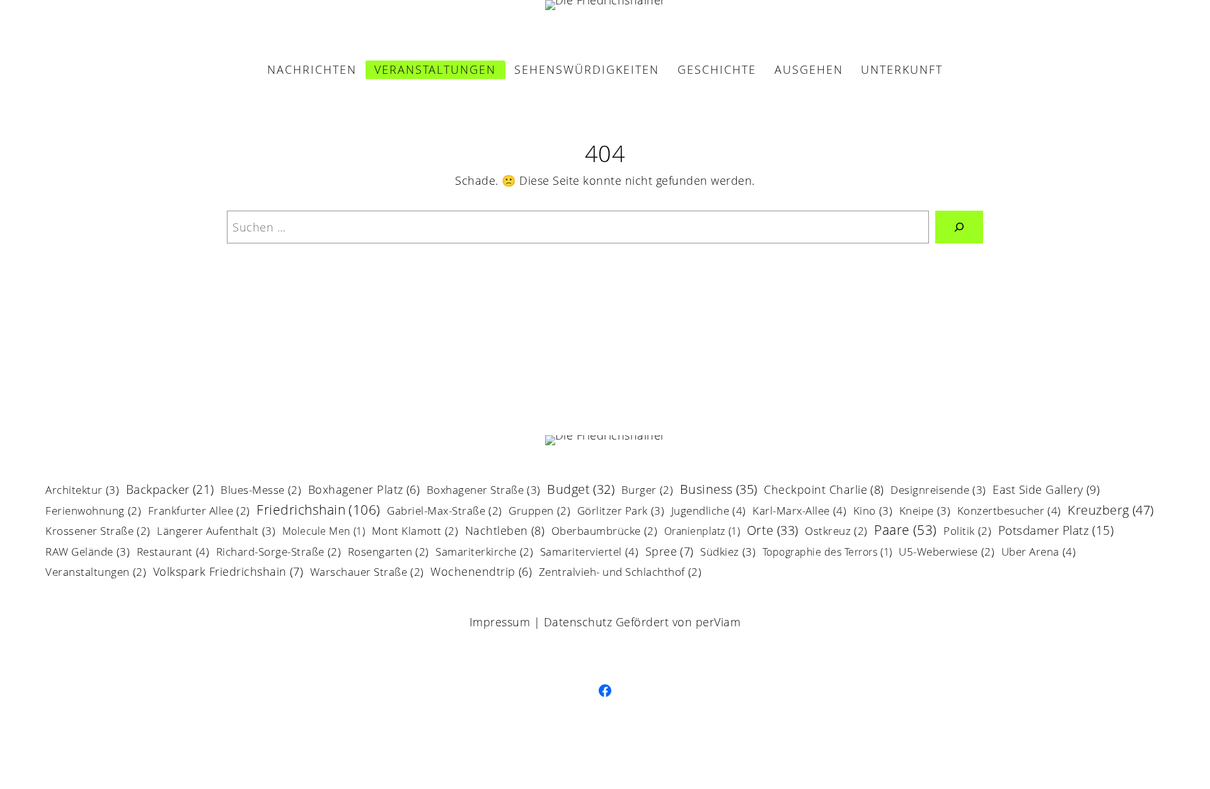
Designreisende (938, 490)
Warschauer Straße (367, 573)
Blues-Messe (261, 491)
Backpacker (170, 490)
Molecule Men (324, 532)
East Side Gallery (1046, 490)
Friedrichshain (318, 510)
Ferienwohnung (93, 512)
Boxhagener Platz (364, 490)
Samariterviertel (589, 552)
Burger (647, 491)
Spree (669, 552)
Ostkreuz (836, 532)
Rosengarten (388, 553)
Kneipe (925, 511)
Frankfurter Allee (199, 512)
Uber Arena (1038, 552)
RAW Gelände (87, 552)
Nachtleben (505, 531)
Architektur (82, 490)
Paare (905, 531)
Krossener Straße (98, 532)
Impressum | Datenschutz (541, 621)
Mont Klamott (415, 532)
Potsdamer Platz (1056, 532)
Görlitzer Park (621, 511)
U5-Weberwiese (946, 553)
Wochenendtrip (481, 572)
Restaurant (173, 552)
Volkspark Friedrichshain (228, 572)
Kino (873, 511)
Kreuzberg (1111, 510)
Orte (772, 531)
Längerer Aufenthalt (216, 531)
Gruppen (539, 512)
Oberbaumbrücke (604, 532)
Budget (580, 490)
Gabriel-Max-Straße (444, 512)
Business (719, 490)
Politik (967, 532)
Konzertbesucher (1009, 511)
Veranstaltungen (95, 573)
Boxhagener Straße (484, 490)
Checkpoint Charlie (824, 490)
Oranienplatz (702, 532)
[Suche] (959, 227)
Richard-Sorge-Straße (279, 553)
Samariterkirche (484, 553)
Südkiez (728, 552)
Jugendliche (708, 511)
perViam (718, 621)
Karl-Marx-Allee (799, 511)
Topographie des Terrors (827, 553)
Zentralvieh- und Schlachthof (620, 573)
